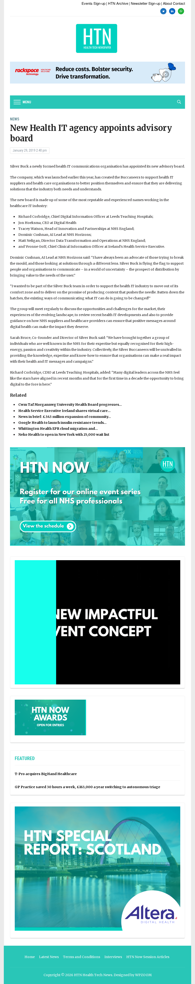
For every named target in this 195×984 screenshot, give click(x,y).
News (14, 119)
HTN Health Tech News (93, 975)
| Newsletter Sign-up (144, 3)
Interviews (113, 957)
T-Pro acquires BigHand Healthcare (46, 774)
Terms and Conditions (81, 957)
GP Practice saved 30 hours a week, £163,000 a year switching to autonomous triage (87, 787)
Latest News (49, 957)
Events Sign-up (93, 3)
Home (29, 957)
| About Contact (173, 3)
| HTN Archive (117, 3)
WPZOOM (143, 975)
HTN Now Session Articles (147, 957)
